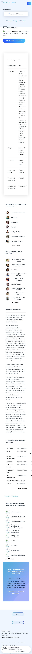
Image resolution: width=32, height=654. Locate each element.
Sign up (18, 614)
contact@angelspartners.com (11, 637)
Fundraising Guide (6, 643)
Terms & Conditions (22, 643)
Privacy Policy (5, 645)
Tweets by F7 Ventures (11, 496)
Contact (19, 41)
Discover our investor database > (16, 593)
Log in (18, 622)
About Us (14, 643)
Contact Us (12, 645)
